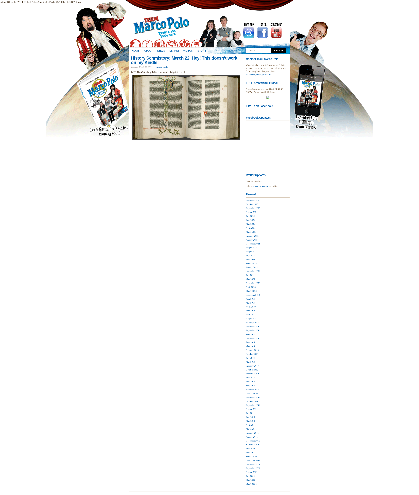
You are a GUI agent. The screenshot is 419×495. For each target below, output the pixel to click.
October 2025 (252, 204)
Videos (188, 50)
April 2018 (251, 314)
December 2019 (253, 294)
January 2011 (252, 436)
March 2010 (251, 456)
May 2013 (250, 361)
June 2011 (250, 416)
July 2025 (250, 216)
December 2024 (253, 243)
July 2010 (250, 448)
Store (201, 50)
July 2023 (250, 255)
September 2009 (253, 468)
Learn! (174, 50)
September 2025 (253, 208)
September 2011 (253, 405)
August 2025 (251, 212)
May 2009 (250, 479)
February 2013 (252, 365)
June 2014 (250, 342)
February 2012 (252, 389)
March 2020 (251, 290)
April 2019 (251, 306)
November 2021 (253, 271)
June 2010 (250, 452)
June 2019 (250, 298)
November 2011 (253, 397)
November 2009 (253, 464)
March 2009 (251, 484)
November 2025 (253, 200)
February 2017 (252, 322)
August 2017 (251, 318)
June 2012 (250, 381)
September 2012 (253, 373)
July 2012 (250, 377)
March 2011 (251, 428)
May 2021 (250, 279)
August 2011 (251, 409)
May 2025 (250, 223)
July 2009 (250, 476)
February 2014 (252, 350)
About (148, 50)
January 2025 (252, 239)
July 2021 (250, 275)
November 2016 (253, 326)
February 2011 (252, 432)
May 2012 (250, 385)
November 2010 (253, 444)
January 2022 (252, 267)
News (161, 50)
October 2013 (252, 353)
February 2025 (252, 235)
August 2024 (251, 247)
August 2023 (251, 251)
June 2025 (250, 219)
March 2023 (251, 263)
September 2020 (253, 283)
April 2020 (251, 287)
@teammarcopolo (260, 185)
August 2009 (251, 472)
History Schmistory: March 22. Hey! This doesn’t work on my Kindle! (184, 60)
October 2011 (252, 401)
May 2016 (250, 334)
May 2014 (250, 346)
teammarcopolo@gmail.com (258, 74)
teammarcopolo (162, 66)
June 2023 (250, 259)
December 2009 (253, 460)
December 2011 (253, 393)
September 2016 (253, 330)
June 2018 (250, 310)
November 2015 (253, 338)
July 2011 (250, 413)
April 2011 (251, 424)
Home (135, 50)
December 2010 (253, 440)
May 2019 (250, 302)
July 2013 (250, 357)
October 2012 (252, 369)
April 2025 (251, 227)
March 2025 (251, 231)
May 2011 (250, 420)
